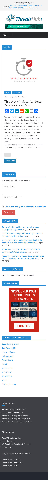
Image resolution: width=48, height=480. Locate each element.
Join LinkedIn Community (12, 412)
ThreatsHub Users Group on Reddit (16, 422)
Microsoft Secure (9, 352)
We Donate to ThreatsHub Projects (16, 444)
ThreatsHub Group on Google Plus (16, 419)
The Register (7, 368)
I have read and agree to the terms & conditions (25, 207)
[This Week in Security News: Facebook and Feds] (24, 70)
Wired (4, 380)
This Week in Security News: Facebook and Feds (23, 103)
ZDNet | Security (9, 384)
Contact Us (6, 447)
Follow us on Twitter (10, 466)
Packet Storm (7, 360)
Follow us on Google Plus (12, 463)
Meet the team (8, 441)
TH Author (23, 97)
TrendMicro (17, 92)
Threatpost (6, 372)
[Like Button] (7, 155)
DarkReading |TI (9, 348)
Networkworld (8, 356)
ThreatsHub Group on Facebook (15, 416)
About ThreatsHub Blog (11, 438)
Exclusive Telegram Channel (13, 409)
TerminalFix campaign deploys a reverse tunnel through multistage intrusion (25, 7)
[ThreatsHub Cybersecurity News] (5, 35)
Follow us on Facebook (11, 460)
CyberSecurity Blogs (10, 344)
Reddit (7, 92)
